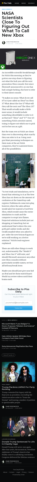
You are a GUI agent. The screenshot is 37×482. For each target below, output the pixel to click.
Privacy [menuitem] (24, 472)
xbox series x (7, 9)
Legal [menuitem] (18, 472)
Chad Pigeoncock (12, 42)
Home (17, 3)
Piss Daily (8, 3)
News (23, 3)
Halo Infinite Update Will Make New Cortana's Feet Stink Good (16, 337)
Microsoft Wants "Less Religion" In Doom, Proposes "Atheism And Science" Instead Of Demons (18, 326)
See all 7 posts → (8, 355)
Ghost (22, 474)
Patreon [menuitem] (31, 472)
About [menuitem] (5, 472)
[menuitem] (17, 3)
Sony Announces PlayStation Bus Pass (17, 346)
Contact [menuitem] (11, 472)
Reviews (31, 3)
